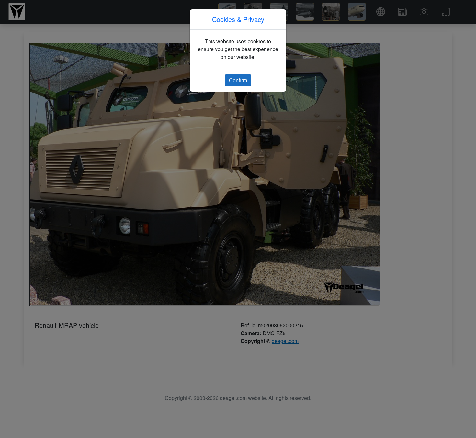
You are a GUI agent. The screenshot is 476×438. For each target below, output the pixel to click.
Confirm (238, 80)
